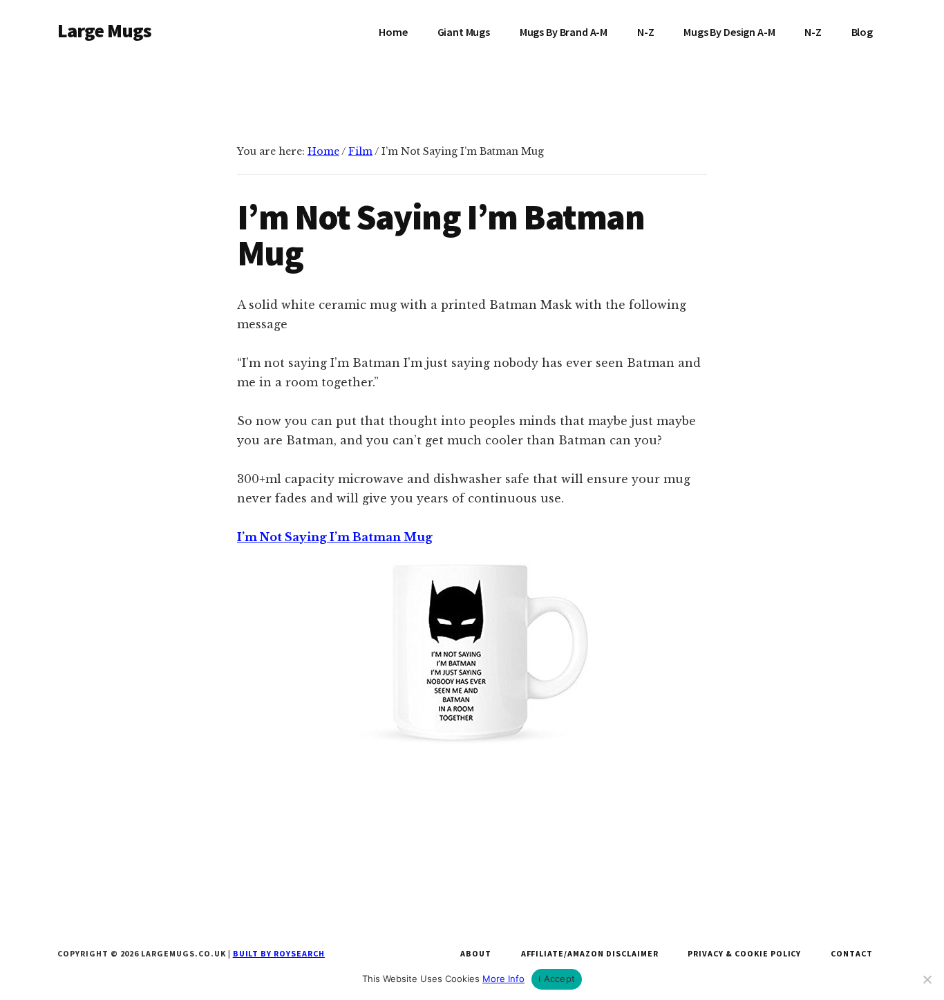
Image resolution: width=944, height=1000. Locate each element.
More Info (503, 978)
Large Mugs (104, 30)
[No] (927, 979)
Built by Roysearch (279, 953)
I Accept (556, 978)
